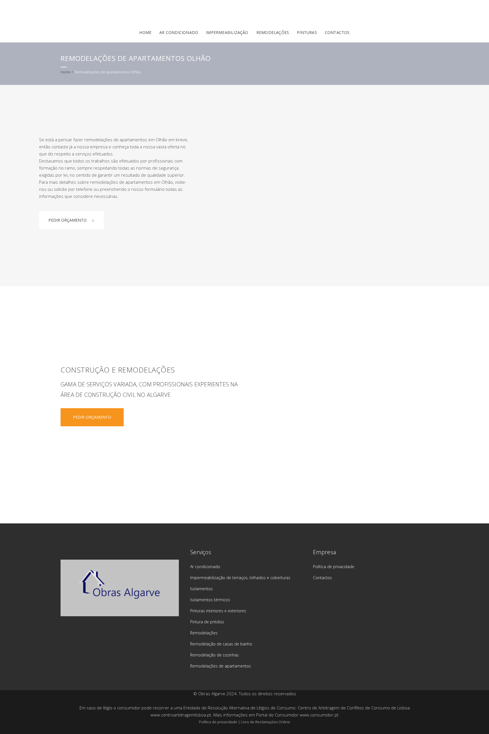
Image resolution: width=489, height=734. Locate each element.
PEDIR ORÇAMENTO (67, 220)
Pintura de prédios (207, 621)
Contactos (322, 577)
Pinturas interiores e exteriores (218, 610)
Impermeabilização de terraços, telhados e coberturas (240, 577)
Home (66, 71)
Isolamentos (201, 588)
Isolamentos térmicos (210, 599)
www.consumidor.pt (319, 715)
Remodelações (204, 632)
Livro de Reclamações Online (265, 721)
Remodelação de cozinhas (214, 655)
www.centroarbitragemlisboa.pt (181, 715)
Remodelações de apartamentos (220, 666)
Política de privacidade (333, 566)
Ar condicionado (205, 566)
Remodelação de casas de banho (221, 644)
